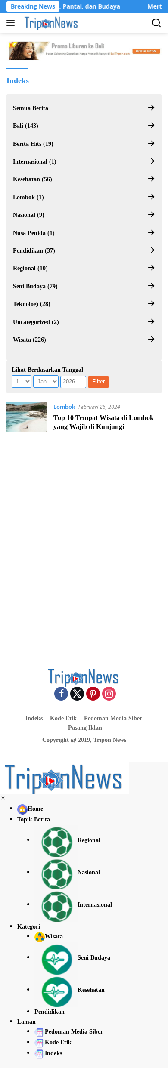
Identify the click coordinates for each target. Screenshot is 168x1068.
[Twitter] (77, 694)
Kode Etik (63, 718)
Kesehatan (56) (32, 179)
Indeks (34, 718)
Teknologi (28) (31, 304)
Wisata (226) (29, 339)
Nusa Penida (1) (34, 233)
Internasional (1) (34, 161)
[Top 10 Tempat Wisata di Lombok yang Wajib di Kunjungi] (26, 419)
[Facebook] (61, 694)
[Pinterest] (93, 694)
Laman (26, 1022)
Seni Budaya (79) (35, 286)
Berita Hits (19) (33, 144)
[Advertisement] (84, 546)
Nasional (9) (28, 215)
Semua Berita (30, 108)
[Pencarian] (157, 23)
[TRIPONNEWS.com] (50, 22)
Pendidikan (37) (34, 250)
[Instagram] (109, 694)
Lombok (64, 407)
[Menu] (12, 22)
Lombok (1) (28, 197)
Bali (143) (25, 126)
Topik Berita (33, 819)
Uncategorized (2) (36, 322)
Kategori (28, 926)
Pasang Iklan (85, 728)
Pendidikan (49, 1012)
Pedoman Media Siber (113, 718)
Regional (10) (30, 268)
